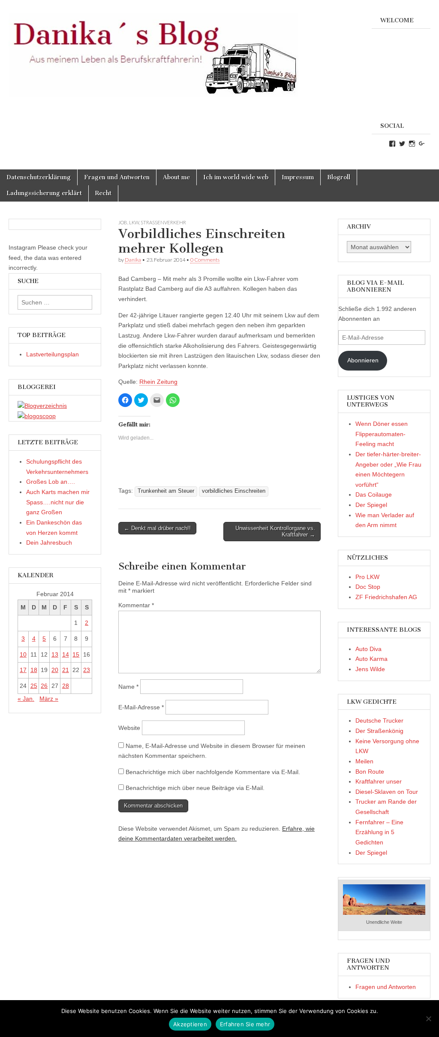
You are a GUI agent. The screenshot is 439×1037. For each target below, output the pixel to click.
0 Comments (205, 259)
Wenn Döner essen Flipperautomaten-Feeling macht (381, 433)
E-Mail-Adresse (141, 707)
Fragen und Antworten (117, 177)
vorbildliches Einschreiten (233, 491)
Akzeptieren (190, 1024)
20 (54, 669)
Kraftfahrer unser (378, 781)
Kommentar (136, 605)
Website (129, 727)
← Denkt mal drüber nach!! (157, 528)
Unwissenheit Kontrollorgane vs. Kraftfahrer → (275, 531)
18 (33, 669)
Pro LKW (367, 576)
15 (75, 654)
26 (44, 685)
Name (128, 686)
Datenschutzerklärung (38, 177)
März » (48, 698)
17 (23, 669)
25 (33, 685)
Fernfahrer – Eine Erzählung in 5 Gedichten (379, 832)
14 (65, 654)
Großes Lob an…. (50, 481)
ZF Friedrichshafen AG (386, 597)
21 (65, 669)
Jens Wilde (370, 669)
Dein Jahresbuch (49, 542)
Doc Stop (367, 586)
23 (86, 669)
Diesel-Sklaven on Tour (386, 791)
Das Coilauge (373, 494)
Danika (133, 259)
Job (122, 222)
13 (54, 654)
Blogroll (338, 177)
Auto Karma (371, 658)
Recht (103, 193)
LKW (134, 222)
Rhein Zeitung (158, 381)
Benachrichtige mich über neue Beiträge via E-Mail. (195, 787)
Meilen (364, 761)
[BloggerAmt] (42, 405)
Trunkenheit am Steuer (166, 491)
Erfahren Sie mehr (245, 1024)
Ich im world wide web (235, 177)
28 (65, 685)
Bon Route (369, 771)
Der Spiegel (371, 504)
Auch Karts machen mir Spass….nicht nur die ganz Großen (58, 501)
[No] (428, 1018)
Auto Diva (368, 648)
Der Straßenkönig (379, 730)
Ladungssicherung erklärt (44, 193)
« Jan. (26, 698)
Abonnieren (363, 360)
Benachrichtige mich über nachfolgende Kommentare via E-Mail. (213, 772)
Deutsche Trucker (379, 720)
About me (176, 177)
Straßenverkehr (163, 222)
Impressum (298, 177)
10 (23, 654)
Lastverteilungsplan (52, 354)
